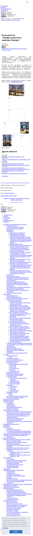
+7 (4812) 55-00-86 (5, 20)
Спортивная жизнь (12, 376)
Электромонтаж (11, 471)
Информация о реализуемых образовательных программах (17, 235)
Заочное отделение (9, 401)
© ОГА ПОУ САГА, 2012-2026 (24, 182)
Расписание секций (15, 382)
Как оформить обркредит (13, 509)
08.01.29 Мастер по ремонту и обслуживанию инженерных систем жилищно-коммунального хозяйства (19, 336)
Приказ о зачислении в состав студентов (17, 298)
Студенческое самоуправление (15, 375)
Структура (12, 387)
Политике (5, 528)
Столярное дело (11, 473)
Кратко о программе (12, 502)
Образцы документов (12, 408)
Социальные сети (14, 368)
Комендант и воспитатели (13, 429)
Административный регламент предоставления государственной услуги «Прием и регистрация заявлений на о (19, 344)
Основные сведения (12, 226)
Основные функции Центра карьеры (16, 460)
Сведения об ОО (8, 215)
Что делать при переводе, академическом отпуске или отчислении (17, 512)
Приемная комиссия (12, 295)
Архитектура (10, 482)
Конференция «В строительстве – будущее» (18, 448)
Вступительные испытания (14, 297)
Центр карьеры (8, 457)
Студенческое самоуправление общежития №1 (19, 431)
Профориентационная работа (11, 424)
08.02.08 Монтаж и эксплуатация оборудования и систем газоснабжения (20, 306)
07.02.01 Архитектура (15, 301)
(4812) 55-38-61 (13, 195)
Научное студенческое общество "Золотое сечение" (17, 439)
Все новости (5, 176)
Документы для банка (12, 510)
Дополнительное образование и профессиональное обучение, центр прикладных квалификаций (17, 434)
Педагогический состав (13, 276)
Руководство (10, 274)
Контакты (6, 222)
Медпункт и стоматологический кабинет (17, 396)
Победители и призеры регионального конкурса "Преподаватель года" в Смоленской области (19, 412)
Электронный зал (14, 390)
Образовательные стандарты (14, 293)
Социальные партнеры (13, 463)
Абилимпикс (7, 468)
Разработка (12, 202)
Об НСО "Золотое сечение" (14, 441)
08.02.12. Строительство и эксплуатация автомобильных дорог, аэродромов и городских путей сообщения (20, 310)
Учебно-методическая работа (11, 410)
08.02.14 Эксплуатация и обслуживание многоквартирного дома (20, 318)
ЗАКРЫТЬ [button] (16, 531)
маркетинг (16, 202)
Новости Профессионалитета (14, 489)
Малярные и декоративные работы (16, 475)
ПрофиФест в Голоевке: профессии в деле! (13, 156)
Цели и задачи (10, 459)
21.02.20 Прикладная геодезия (18, 322)
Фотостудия (13, 367)
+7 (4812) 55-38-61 (15, 20)
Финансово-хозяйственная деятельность (17, 283)
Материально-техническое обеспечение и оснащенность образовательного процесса (18, 278)
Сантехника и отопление (13, 474)
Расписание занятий (12, 355)
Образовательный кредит (10, 501)
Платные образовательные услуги (16, 281)
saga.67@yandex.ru (9, 193)
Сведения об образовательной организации (15, 224)
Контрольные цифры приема (14, 348)
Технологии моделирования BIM (15, 481)
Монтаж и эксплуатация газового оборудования (19, 480)
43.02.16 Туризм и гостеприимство (19, 326)
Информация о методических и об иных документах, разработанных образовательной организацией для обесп (21, 261)
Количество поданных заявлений (15, 350)
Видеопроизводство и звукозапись (19, 364)
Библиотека (10, 385)
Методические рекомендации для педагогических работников (15, 419)
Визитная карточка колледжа (11, 399)
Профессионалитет (9, 220)
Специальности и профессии (17, 233)
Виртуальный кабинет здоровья (15, 397)
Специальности (11, 404)
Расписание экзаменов (13, 358)
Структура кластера (12, 498)
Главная (5, 198)
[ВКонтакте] (3, 47)
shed (11, 357)
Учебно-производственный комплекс (16, 492)
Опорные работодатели (13, 499)
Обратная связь (19, 198)
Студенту (6, 219)
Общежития (7, 427)
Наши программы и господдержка (16, 506)
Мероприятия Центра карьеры (15, 461)
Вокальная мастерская (12, 372)
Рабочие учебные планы (16, 244)
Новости (6, 216)
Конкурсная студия (15, 371)
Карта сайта (11, 198)
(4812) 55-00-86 (5, 195)
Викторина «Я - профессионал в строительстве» (14, 173)
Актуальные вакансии (12, 467)
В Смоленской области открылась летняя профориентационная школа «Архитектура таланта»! (16, 164)
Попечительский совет (10, 438)
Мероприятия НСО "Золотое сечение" (17, 442)
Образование (10, 231)
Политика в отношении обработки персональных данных (10, 182)
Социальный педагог (12, 392)
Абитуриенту (7, 217)
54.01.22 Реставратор (15, 341)
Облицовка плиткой (12, 478)
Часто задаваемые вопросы (14, 515)
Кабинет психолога (9, 400)
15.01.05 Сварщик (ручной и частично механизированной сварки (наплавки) (20, 339)
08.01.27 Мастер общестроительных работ (21, 330)
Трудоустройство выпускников (15, 464)
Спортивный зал (14, 381)
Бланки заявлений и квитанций (15, 374)
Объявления (10, 403)
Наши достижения (14, 383)
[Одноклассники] (5, 47)
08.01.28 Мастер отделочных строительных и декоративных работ (19, 332)
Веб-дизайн (13, 365)
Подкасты (12, 369)
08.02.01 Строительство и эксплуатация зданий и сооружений (20, 303)
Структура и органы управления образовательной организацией (15, 228)
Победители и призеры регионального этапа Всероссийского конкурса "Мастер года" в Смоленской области (18, 416)
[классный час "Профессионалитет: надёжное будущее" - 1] (16, 50)
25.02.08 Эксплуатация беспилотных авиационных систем (19, 324)
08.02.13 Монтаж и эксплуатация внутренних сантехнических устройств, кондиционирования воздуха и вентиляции (20, 314)
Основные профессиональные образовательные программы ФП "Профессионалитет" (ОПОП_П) (19, 495)
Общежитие (10, 351)
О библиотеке (13, 386)
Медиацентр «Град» (12, 362)
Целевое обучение (11, 347)
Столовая (9, 393)
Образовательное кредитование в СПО (17, 353)
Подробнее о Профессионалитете (15, 491)
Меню (11, 394)
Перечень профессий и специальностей (17, 505)
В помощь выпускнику (13, 466)
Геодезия (9, 477)
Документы (10, 230)
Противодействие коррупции (11, 487)
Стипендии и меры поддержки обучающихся (18, 287)
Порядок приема (11, 406)
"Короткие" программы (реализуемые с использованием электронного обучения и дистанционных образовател (21, 272)
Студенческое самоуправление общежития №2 (19, 432)
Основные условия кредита (14, 508)
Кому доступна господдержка (14, 503)
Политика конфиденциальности (20, 199)
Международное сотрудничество (15, 288)
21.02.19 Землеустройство (16, 320)
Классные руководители (13, 361)
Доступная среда (11, 280)
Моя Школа (7, 425)
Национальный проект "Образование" (14, 470)
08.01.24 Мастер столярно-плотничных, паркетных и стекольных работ (20, 328)
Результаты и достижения (13, 443)
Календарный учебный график (15, 360)
